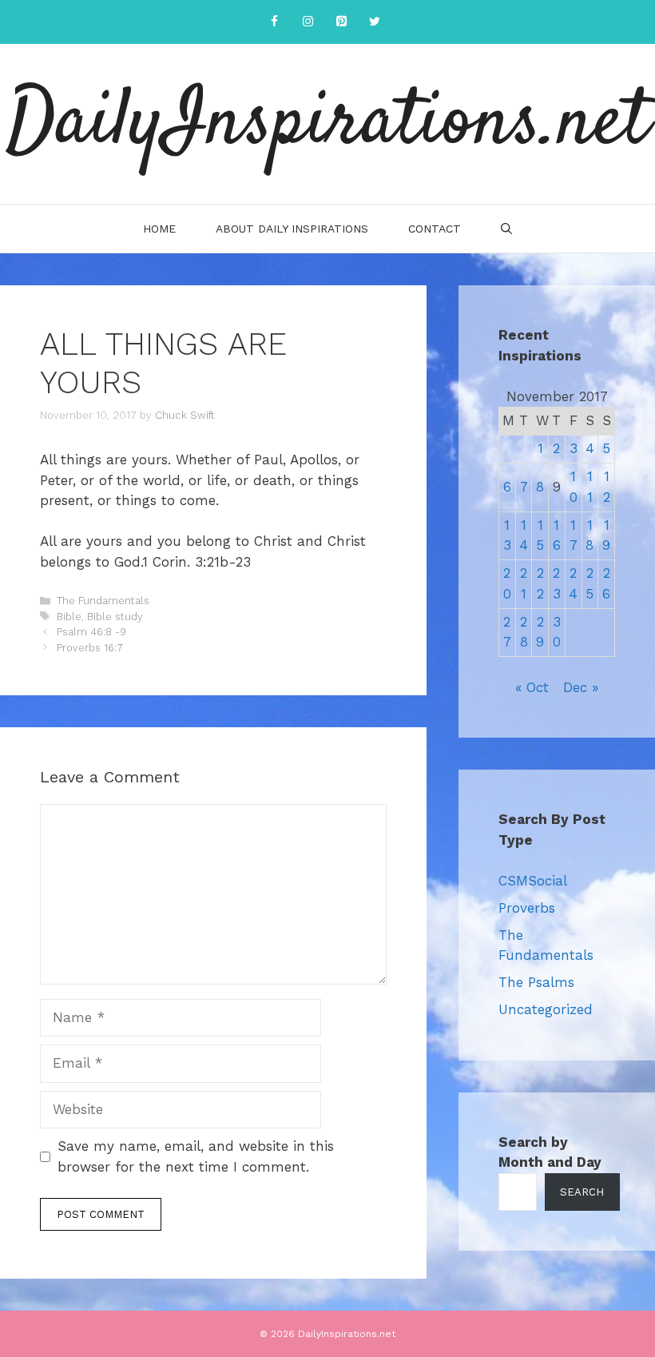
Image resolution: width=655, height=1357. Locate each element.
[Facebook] (274, 22)
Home (159, 228)
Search (582, 1192)
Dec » (580, 687)
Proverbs (526, 908)
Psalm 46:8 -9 (91, 632)
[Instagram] (307, 22)
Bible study (115, 617)
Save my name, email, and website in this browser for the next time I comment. (196, 1156)
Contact (434, 228)
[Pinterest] (341, 22)
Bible (69, 617)
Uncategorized (545, 1009)
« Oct (532, 687)
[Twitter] (374, 22)
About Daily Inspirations (292, 228)
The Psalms (536, 982)
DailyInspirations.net (327, 124)
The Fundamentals (103, 601)
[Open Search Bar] (506, 229)
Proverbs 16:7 (90, 648)
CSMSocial (532, 881)
